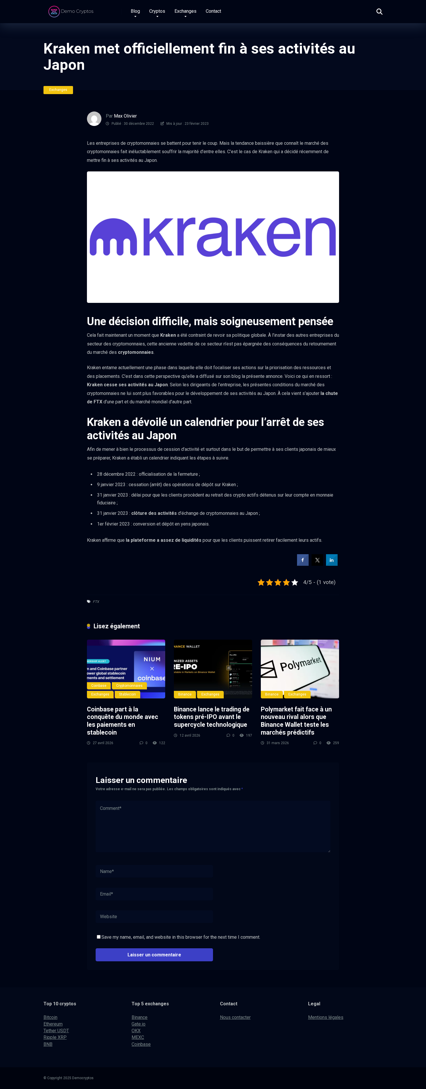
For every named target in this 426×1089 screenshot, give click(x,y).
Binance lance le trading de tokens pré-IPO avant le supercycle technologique (212, 717)
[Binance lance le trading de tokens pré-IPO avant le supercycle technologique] (213, 669)
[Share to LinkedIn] (332, 564)
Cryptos (157, 11)
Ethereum (53, 1024)
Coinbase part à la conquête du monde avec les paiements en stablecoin (122, 721)
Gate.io (138, 1024)
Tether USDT (56, 1030)
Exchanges (185, 11)
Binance (185, 694)
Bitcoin (50, 1017)
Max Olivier (125, 116)
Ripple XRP (55, 1037)
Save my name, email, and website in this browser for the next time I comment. (180, 937)
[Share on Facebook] (303, 564)
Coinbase (98, 686)
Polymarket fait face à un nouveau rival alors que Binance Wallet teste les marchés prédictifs (296, 721)
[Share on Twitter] (317, 564)
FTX (96, 602)
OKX (136, 1030)
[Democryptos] (71, 9)
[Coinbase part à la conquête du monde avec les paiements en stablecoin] (126, 669)
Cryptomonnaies (129, 686)
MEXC (138, 1037)
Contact (213, 11)
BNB (47, 1044)
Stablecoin (127, 694)
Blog (135, 11)
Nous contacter (235, 1017)
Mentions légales (325, 1017)
